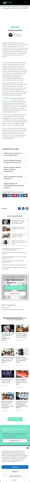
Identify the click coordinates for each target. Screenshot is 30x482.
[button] (27, 448)
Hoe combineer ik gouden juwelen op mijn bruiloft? (15, 161)
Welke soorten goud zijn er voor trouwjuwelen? (15, 154)
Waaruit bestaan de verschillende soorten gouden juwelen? (15, 185)
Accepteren (15, 467)
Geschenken (15, 27)
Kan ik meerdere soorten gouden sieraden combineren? (15, 169)
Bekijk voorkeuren (15, 476)
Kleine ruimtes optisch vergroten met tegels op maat (19, 242)
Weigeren (15, 471)
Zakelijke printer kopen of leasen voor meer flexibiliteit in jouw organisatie (8, 404)
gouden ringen (7, 99)
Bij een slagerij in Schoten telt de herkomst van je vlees (14, 268)
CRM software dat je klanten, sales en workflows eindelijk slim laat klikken (22, 404)
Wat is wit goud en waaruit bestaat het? (15, 177)
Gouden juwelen (7, 309)
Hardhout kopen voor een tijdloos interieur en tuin (18, 229)
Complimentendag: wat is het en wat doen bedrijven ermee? (18, 235)
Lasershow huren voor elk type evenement (14, 265)
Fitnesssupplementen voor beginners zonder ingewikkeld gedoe (18, 222)
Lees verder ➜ (5, 342)
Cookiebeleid (14, 480)
